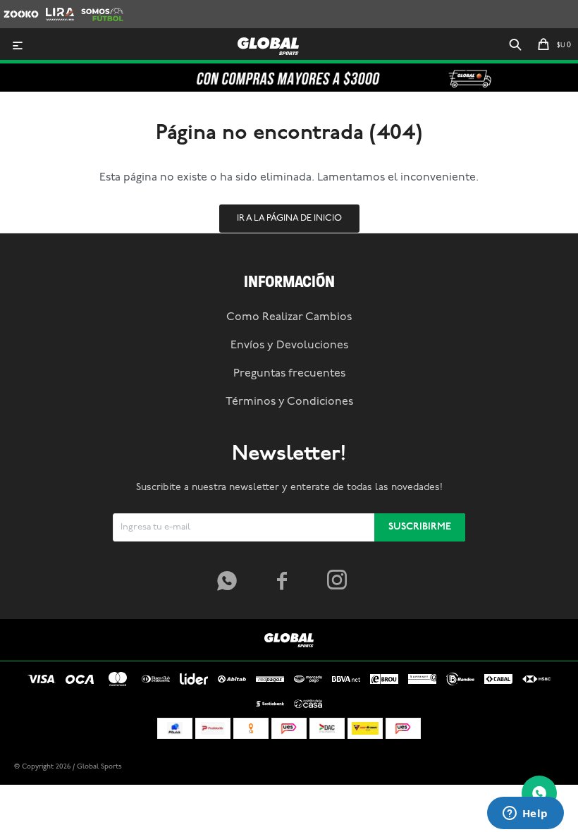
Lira (53, 6)
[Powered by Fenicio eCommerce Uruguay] (543, 767)
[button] (515, 45)
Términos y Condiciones (289, 402)
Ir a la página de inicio (289, 218)
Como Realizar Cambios (289, 317)
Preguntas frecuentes (289, 373)
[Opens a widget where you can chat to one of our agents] (525, 814)
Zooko (17, 6)
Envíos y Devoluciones (289, 345)
